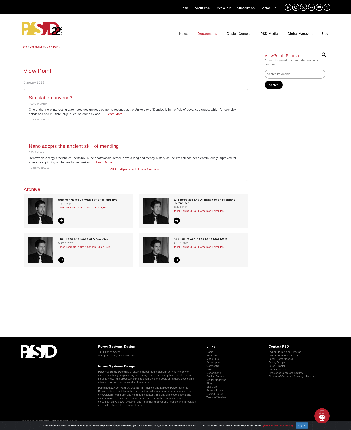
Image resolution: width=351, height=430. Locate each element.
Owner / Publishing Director (285, 352)
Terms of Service (216, 397)
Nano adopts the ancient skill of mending (74, 146)
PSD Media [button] (269, 33)
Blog (324, 33)
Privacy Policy (214, 390)
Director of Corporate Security (286, 373)
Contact (268, 8)
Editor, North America (281, 359)
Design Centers (215, 376)
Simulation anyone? (50, 97)
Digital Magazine (300, 33)
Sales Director (277, 366)
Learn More (115, 114)
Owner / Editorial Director (283, 355)
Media (224, 8)
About (202, 8)
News (209, 369)
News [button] (183, 33)
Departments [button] (207, 33)
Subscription (246, 8)
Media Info (212, 359)
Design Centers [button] (238, 33)
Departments (37, 46)
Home (184, 8)
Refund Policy (214, 394)
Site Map (211, 386)
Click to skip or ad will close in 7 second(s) (135, 169)
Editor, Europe (277, 362)
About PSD (212, 355)
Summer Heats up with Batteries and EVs (87, 199)
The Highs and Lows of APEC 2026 (83, 238)
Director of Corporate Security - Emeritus (292, 376)
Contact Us (212, 366)
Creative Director (278, 369)
